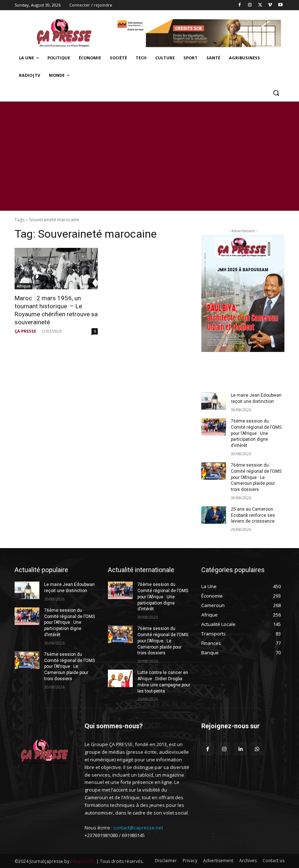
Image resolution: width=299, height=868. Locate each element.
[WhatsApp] (257, 748)
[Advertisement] (149, 156)
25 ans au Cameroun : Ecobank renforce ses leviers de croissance (253, 515)
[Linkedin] (240, 748)
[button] (275, 93)
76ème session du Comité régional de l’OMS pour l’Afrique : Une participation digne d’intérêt (256, 433)
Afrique (23, 286)
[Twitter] (260, 5)
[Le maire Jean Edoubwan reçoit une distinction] (213, 401)
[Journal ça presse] (64, 32)
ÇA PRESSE (25, 331)
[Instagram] (250, 5)
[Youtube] (280, 5)
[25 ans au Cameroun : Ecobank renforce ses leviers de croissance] (213, 515)
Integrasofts (82, 861)
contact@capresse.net (138, 827)
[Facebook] (240, 5)
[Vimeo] (270, 5)
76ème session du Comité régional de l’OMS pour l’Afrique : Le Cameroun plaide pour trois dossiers (256, 477)
